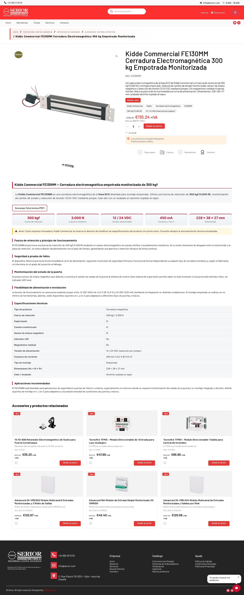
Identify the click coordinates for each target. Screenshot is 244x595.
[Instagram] (238, 22)
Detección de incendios (68, 32)
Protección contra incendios (37, 32)
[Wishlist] (16, 463)
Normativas (22, 22)
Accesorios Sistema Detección (100, 32)
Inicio (8, 22)
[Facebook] (234, 22)
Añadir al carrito (154, 126)
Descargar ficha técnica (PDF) (29, 208)
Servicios (49, 22)
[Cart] (235, 12)
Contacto (64, 22)
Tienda (36, 22)
